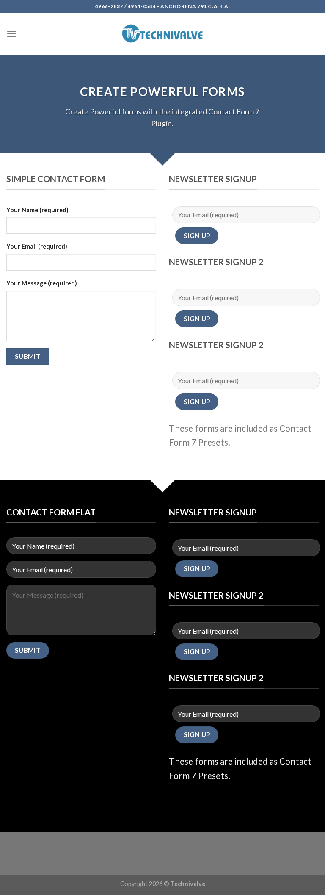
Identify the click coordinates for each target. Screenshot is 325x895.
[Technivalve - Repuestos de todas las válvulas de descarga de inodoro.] (162, 33)
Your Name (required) (37, 209)
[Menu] (11, 33)
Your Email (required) (36, 246)
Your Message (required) (41, 283)
